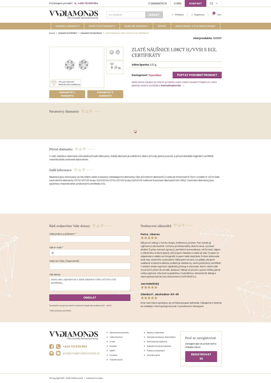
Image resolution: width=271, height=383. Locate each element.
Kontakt (195, 3)
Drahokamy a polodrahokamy (196, 26)
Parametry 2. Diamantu (105, 94)
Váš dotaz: (55, 274)
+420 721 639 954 (88, 3)
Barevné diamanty (136, 26)
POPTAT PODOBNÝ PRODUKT (197, 75)
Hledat (154, 15)
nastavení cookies (94, 378)
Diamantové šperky (67, 33)
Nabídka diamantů (67, 26)
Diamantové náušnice (91, 33)
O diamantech (157, 3)
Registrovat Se (201, 356)
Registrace (199, 14)
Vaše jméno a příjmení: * (62, 234)
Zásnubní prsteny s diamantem (161, 337)
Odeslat (89, 298)
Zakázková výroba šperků (159, 346)
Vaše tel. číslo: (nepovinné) (64, 261)
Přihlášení (179, 14)
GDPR (108, 305)
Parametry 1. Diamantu (67, 94)
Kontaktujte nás (171, 85)
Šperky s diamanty (155, 332)
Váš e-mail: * (56, 247)
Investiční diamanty (102, 26)
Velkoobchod (116, 337)
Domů (52, 33)
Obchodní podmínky (119, 332)
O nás (177, 3)
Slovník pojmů (153, 355)
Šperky (162, 26)
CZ (211, 3)
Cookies (113, 355)
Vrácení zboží (116, 359)
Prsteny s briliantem (156, 350)
